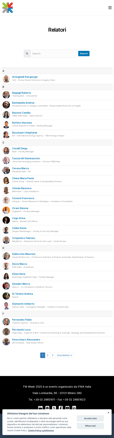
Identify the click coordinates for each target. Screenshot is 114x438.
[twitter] (54, 408)
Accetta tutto (90, 418)
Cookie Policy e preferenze (41, 430)
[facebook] (60, 408)
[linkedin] (74, 408)
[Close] (108, 412)
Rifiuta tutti (90, 426)
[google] (40, 408)
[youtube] (67, 408)
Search (84, 53)
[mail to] (47, 408)
